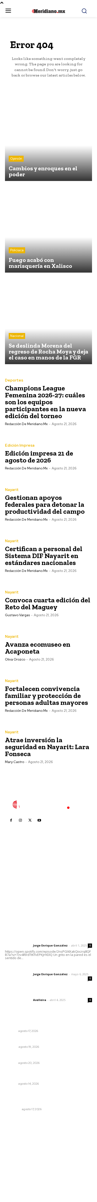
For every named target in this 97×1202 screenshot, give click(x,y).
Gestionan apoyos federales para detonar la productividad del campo (45, 504)
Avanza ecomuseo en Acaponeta (37, 647)
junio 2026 (16, 1157)
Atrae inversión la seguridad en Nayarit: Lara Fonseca (47, 747)
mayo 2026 (17, 1165)
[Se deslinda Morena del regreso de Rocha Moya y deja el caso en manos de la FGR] (48, 321)
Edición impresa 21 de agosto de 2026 (39, 456)
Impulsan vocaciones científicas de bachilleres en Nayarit (46, 1074)
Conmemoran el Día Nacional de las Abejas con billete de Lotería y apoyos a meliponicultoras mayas (47, 1097)
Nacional (17, 336)
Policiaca (17, 250)
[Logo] (48, 804)
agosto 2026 (18, 1143)
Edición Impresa (20, 445)
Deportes (14, 380)
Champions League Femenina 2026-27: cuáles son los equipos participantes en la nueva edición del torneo (45, 402)
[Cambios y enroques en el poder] (48, 137)
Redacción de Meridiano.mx (26, 424)
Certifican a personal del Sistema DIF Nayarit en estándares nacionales (43, 556)
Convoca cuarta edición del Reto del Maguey (47, 603)
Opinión (16, 158)
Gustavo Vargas (17, 615)
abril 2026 (16, 1172)
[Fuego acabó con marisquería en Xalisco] (48, 229)
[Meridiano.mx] (48, 11)
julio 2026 (16, 1150)
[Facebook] (10, 820)
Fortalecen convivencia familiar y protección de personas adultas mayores (46, 696)
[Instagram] (20, 820)
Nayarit (12, 490)
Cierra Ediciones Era (22, 1040)
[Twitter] (29, 820)
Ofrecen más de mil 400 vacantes (36, 1056)
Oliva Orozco (15, 659)
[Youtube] (39, 820)
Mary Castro (14, 762)
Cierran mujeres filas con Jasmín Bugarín (41, 1024)
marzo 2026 (18, 1180)
